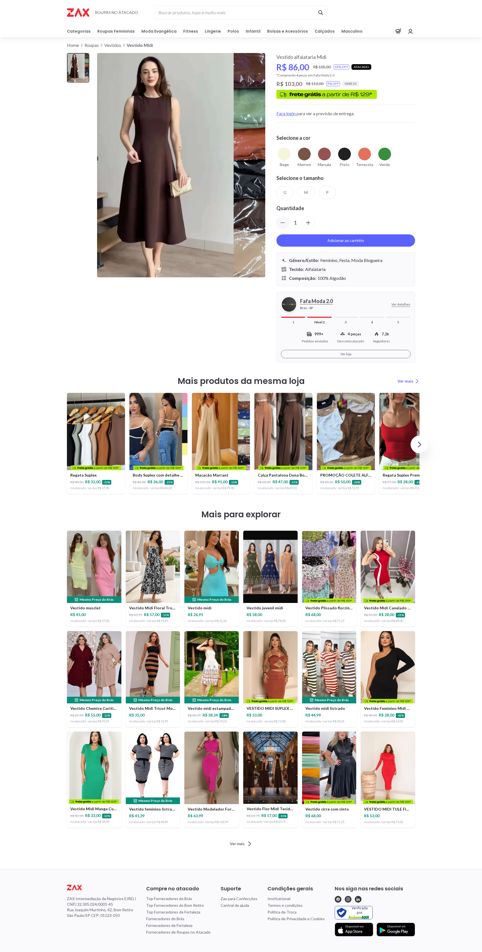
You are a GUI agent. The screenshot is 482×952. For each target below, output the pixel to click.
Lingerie (213, 31)
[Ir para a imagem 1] (78, 68)
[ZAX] (78, 12)
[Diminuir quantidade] (282, 223)
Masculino (352, 31)
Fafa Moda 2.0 (316, 301)
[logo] (101, 887)
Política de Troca (282, 912)
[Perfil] (410, 31)
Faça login (286, 113)
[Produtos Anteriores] (62, 444)
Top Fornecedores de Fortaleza (173, 912)
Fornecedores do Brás (165, 918)
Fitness (190, 31)
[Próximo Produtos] (419, 444)
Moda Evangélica (159, 31)
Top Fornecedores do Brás (169, 898)
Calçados (325, 31)
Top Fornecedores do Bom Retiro (175, 905)
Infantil (253, 31)
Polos (233, 31)
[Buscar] (320, 12)
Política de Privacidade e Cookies (296, 918)
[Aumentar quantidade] (308, 223)
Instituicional (278, 898)
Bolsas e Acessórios (287, 31)
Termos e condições (285, 905)
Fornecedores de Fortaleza (169, 925)
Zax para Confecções (239, 898)
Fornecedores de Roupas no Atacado (178, 932)
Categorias (79, 31)
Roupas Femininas (116, 31)
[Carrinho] (398, 31)
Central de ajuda (235, 905)
